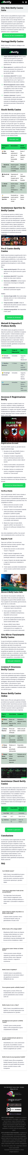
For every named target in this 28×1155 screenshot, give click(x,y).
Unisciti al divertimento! (14, 485)
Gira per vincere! (14, 661)
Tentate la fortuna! (14, 317)
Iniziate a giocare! (14, 829)
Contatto (22, 1087)
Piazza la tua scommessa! (14, 35)
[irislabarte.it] (6, 2)
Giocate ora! (14, 139)
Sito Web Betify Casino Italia (11, 1087)
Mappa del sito (14, 1089)
